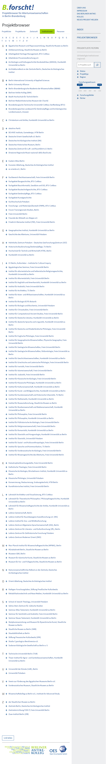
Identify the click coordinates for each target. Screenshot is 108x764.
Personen (60, 31)
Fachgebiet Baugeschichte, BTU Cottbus (25, 181)
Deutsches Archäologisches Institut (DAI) (25, 140)
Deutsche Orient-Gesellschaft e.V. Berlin (25, 136)
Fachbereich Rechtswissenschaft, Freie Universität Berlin (32, 177)
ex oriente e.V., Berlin (17, 169)
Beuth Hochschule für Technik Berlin (23, 96)
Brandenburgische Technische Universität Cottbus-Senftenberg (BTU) (37, 104)
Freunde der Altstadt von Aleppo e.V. (23, 218)
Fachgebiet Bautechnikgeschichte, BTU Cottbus (28, 189)
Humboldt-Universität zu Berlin (21, 255)
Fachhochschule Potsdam (19, 201)
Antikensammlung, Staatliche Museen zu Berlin (28, 50)
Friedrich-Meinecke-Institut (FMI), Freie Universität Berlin (32, 222)
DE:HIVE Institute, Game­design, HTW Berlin (26, 132)
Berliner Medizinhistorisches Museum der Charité (28, 100)
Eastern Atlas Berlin (16, 161)
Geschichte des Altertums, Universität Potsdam (28, 234)
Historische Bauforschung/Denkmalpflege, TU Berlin (30, 246)
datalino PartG (14, 128)
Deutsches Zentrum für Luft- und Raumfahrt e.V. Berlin (30, 148)
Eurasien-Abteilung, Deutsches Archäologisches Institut (31, 165)
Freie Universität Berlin (18, 214)
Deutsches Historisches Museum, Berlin (24, 144)
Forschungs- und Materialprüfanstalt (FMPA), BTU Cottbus (32, 205)
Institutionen (47, 31)
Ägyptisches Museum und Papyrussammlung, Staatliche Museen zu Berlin (38, 45)
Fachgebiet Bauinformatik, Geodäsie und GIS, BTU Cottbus (32, 185)
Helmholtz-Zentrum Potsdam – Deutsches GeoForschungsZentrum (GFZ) (38, 242)
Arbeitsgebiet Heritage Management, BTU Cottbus (29, 54)
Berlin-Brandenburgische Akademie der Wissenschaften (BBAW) (34, 88)
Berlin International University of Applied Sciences (29, 80)
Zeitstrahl (34, 31)
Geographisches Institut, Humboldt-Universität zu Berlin (31, 230)
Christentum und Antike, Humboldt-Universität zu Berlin (31, 120)
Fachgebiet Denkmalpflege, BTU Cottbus (25, 193)
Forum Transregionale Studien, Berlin (24, 210)
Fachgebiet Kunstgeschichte (20, 197)
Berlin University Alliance (19, 84)
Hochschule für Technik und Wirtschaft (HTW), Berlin (30, 250)
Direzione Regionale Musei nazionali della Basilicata (30, 152)
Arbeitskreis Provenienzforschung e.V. (24, 58)
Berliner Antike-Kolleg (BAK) (20, 92)
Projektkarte (20, 31)
